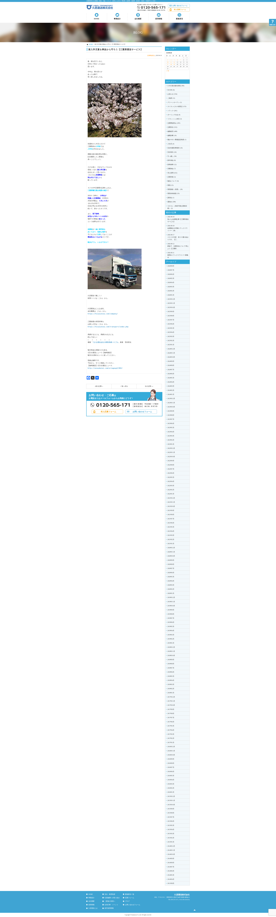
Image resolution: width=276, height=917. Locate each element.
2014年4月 (170, 879)
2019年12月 (171, 597)
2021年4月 (170, 531)
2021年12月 (171, 498)
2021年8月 (170, 514)
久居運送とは (92, 908)
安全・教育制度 (110, 894)
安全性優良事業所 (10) (175, 148)
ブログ (127, 901)
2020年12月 (171, 548)
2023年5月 (170, 427)
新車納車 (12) (171, 164)
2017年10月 (171, 705)
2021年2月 (170, 539)
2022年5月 (170, 477)
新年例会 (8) (171, 160)
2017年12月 (171, 697)
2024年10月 (171, 357)
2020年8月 (170, 564)
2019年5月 (170, 626)
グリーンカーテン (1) (174, 102)
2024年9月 (170, 361)
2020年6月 (170, 572)
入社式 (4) (170, 144)
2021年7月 (170, 519)
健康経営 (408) (172, 131)
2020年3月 (170, 585)
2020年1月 (170, 593)
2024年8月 (170, 365)
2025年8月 (170, 316)
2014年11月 (171, 850)
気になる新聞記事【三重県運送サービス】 (178, 219)
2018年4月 (170, 680)
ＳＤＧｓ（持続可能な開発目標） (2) (177, 207)
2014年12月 (171, 846)
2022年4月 (170, 481)
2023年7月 (170, 419)
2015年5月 (170, 825)
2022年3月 (170, 485)
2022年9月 (170, 461)
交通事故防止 (151, 55)
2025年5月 (170, 328)
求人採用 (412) (172, 173)
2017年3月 (170, 734)
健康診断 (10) (171, 135)
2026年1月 (170, 295)
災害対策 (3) (171, 177)
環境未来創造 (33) (173, 193)
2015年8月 (170, 813)
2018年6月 (170, 672)
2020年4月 (170, 581)
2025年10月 (171, 307)
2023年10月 (171, 407)
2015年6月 (170, 821)
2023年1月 (170, 444)
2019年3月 (170, 635)
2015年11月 (171, 800)
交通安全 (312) (172, 127)
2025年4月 (170, 332)
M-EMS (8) (171, 90)
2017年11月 (171, 701)
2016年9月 (170, 759)
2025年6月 (170, 324)
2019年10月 (171, 606)
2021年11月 (171, 502)
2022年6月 (170, 473)
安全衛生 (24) (171, 152)
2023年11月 (171, 403)
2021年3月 (170, 535)
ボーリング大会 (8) (173, 115)
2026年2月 (170, 291)
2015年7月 (170, 817)
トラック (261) (172, 110)
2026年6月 (170, 274)
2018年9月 (170, 659)
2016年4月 (170, 780)
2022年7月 (170, 469)
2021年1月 (170, 543)
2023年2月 (170, 440)
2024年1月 (170, 394)
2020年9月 (170, 560)
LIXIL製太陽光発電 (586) (175, 86)
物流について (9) (173, 181)
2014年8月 (170, 862)
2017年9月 (170, 709)
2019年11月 (171, 601)
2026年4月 (170, 282)
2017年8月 (170, 713)
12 (174, 62)
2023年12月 (171, 398)
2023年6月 (170, 423)
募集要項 (179, 19)
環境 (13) (170, 185)
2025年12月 (171, 299)
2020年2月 (170, 589)
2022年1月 (170, 494)
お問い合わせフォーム (179, 5)
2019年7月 (170, 618)
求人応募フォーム (180, 9)
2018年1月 (170, 693)
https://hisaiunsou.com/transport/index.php (108, 327)
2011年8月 (170, 883)
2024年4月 (170, 382)
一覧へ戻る (124, 386)
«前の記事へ (99, 386)
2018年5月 (170, 676)
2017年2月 (170, 738)
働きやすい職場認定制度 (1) (176, 139)
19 (174, 64)
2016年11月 (171, 751)
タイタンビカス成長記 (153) (176, 106)
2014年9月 (170, 858)
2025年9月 (170, 311)
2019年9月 (170, 610)
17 (167, 64)
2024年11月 (171, 353)
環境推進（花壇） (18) (175, 189)
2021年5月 (170, 527)
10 (167, 62)
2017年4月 (170, 730)
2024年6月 (170, 374)
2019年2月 (170, 639)
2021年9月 (170, 510)
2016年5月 (170, 775)
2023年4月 (170, 432)
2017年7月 (170, 717)
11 (171, 62)
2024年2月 (170, 390)
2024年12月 (171, 349)
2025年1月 (170, 344)
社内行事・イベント (111, 905)
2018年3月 (170, 684)
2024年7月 (170, 369)
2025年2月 (170, 340)
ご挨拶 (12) (171, 98)
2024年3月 (170, 386)
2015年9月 (170, 809)
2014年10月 (171, 854)
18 (171, 64)
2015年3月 (170, 833)
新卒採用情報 (109, 908)
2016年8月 (170, 763)
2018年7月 (170, 668)
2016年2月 (170, 788)
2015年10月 (171, 805)
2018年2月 (170, 688)
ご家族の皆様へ (110, 901)
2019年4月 (170, 630)
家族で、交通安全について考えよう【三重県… (178, 246)
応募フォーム (129, 898)
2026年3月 (170, 287)
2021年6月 (170, 523)
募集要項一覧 (129, 894)
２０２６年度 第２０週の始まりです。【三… (178, 237)
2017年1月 (170, 742)
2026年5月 (170, 278)
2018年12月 (171, 647)
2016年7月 (170, 767)
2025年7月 (170, 320)
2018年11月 (171, 651)
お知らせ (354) (172, 94)
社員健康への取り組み (112, 898)
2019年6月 (170, 622)
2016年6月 (170, 771)
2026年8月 (170, 266)
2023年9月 (170, 411)
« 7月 (167, 71)
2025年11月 (171, 303)
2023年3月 (170, 436)
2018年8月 (170, 664)
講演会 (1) (170, 197)
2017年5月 (170, 726)
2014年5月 (170, 875)
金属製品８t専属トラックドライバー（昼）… (177, 228)
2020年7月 (170, 568)
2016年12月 (171, 746)
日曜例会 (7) (171, 168)
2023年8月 (170, 415)
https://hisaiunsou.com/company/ (103, 314)
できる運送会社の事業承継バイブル (105, 342)
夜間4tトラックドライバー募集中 (177, 255)
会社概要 (138, 19)
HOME (96, 19)
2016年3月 (170, 784)
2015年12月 (171, 796)
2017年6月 (170, 722)
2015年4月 (170, 829)
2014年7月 (170, 867)
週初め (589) (171, 202)
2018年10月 (171, 655)
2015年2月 (170, 838)
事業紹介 (117, 19)
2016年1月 (170, 792)
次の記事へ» (149, 386)
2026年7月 (170, 270)
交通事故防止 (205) (173, 123)
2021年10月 (171, 506)
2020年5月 (170, 577)
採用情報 (158, 19)
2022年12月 (171, 448)
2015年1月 (170, 842)
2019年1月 (170, 643)
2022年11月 (171, 452)
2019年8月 (170, 614)
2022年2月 (170, 490)
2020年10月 (171, 556)
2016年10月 (171, 755)
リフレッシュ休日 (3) (174, 119)
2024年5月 (170, 378)
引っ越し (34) (171, 156)
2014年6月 (170, 871)
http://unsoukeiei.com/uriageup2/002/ (105, 368)
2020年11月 (171, 552)
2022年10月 (171, 456)
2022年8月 (170, 465)
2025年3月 (170, 336)
